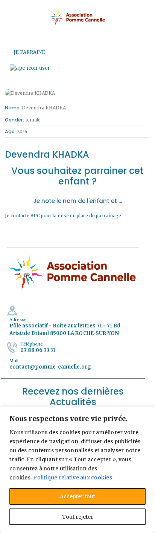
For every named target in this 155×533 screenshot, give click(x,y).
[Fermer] (147, 412)
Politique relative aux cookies (72, 477)
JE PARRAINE (29, 52)
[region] (77, 469)
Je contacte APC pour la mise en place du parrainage (63, 215)
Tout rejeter (77, 516)
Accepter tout (77, 496)
